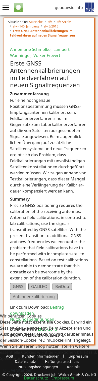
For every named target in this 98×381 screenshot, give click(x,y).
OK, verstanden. (18, 370)
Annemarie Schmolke (30, 49)
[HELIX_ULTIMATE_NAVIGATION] (4, 7)
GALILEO (39, 286)
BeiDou (62, 286)
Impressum (63, 378)
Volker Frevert (46, 55)
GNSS (18, 286)
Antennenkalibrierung (34, 296)
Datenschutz (36, 378)
